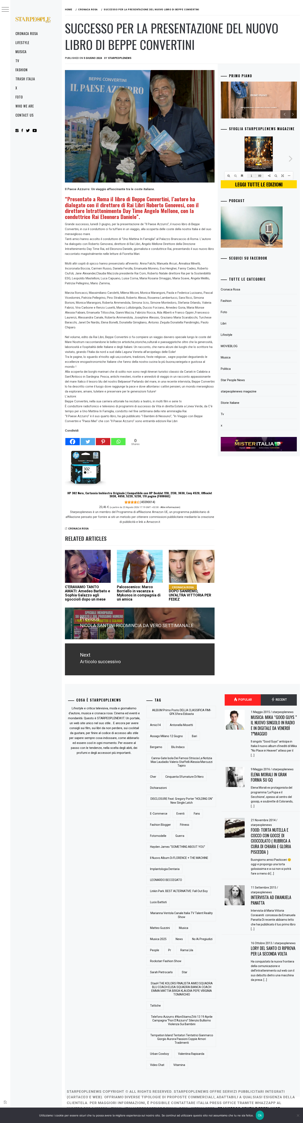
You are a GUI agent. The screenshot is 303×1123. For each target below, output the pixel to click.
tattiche (155, 1005)
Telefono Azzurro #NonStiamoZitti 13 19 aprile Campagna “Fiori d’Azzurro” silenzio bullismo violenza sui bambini (182, 1020)
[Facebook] (72, 439)
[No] (298, 1115)
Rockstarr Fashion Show (165, 961)
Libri (223, 323)
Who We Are (24, 106)
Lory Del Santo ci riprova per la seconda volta (273, 951)
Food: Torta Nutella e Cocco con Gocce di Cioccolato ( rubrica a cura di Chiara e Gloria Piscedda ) (271, 841)
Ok (260, 1115)
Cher (153, 776)
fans (197, 813)
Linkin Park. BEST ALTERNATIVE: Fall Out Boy (179, 891)
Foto (19, 97)
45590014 (147, 502)
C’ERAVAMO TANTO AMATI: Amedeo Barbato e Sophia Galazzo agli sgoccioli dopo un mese (87, 593)
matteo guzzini (160, 928)
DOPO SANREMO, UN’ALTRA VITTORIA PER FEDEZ (190, 593)
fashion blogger (160, 824)
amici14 (155, 725)
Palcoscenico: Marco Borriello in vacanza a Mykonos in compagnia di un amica (139, 593)
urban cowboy (159, 1053)
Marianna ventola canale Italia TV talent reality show (181, 914)
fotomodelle (158, 835)
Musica (21, 51)
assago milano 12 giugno (166, 736)
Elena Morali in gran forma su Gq (269, 777)
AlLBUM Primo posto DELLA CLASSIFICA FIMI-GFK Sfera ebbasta (181, 711)
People (154, 950)
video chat (157, 1065)
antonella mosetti (181, 725)
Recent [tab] (281, 699)
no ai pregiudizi (202, 939)
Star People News (233, 380)
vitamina (179, 1065)
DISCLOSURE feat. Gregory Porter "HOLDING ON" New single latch (181, 800)
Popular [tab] (245, 699)
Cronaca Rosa (26, 33)
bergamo (156, 747)
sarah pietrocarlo (161, 972)
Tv (17, 60)
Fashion (21, 69)
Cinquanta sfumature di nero (184, 776)
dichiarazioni (158, 787)
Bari (194, 736)
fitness (184, 824)
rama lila (186, 950)
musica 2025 (158, 939)
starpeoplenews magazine (238, 391)
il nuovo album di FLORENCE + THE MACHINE (179, 858)
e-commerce (158, 813)
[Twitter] (88, 439)
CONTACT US (24, 115)
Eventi (180, 813)
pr (169, 950)
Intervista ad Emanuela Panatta (271, 900)
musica (183, 928)
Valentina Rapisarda (191, 1053)
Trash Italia (25, 78)
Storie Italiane (230, 403)
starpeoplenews (119, 58)
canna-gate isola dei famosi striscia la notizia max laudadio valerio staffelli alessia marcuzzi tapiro (182, 761)
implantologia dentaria (165, 869)
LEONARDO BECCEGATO (166, 880)
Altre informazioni (170, 507)
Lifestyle (22, 42)
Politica (226, 369)
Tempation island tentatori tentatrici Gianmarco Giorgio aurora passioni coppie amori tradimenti (181, 1039)
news (179, 939)
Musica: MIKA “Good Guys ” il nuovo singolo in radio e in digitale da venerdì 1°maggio (274, 725)
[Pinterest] (103, 439)
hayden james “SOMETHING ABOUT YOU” (177, 846)
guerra (179, 835)
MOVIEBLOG (229, 346)
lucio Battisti (158, 902)
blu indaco (178, 747)
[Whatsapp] (118, 439)
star (184, 972)
